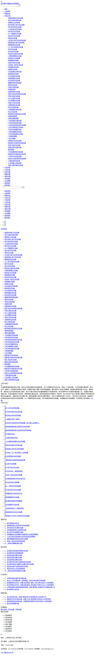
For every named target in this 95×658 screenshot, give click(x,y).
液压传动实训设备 (14, 62)
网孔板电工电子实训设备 (16, 25)
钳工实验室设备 (13, 107)
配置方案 (7, 174)
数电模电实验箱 (13, 60)
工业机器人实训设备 (15, 163)
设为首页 (4, 3)
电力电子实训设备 (14, 31)
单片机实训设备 (13, 51)
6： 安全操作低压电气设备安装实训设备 (17, 562)
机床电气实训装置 (14, 58)
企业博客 (7, 181)
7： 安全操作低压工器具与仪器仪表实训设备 (19, 564)
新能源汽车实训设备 (15, 141)
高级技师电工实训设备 (15, 18)
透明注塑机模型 (13, 118)
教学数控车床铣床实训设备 (17, 114)
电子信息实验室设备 (15, 20)
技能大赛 (7, 176)
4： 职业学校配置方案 (11, 603)
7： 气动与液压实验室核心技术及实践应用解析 (19, 536)
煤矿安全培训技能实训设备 (17, 94)
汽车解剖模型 (12, 136)
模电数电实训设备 (14, 45)
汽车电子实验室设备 (15, 156)
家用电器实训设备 (14, 78)
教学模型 (11, 149)
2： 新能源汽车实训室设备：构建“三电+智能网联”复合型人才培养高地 (27, 599)
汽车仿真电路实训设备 (15, 134)
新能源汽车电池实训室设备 (17, 143)
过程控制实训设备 (14, 105)
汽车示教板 (12, 138)
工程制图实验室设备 (15, 109)
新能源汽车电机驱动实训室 (17, 154)
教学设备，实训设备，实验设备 (11, 609)
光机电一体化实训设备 (15, 65)
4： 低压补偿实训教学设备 (13, 557)
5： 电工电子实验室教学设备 (13, 532)
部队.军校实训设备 (14, 145)
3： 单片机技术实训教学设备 (13, 527)
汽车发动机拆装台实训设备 (17, 125)
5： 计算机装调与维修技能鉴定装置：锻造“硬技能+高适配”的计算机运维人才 (29, 587)
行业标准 (7, 169)
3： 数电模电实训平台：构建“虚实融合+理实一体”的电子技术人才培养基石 (29, 582)
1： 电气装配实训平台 (11, 523)
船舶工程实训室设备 (15, 147)
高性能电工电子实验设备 (16, 42)
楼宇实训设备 (12, 85)
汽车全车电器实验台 (15, 129)
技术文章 (7, 172)
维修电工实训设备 (14, 22)
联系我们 (16, 3)
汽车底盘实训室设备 (15, 120)
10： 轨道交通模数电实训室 (13, 543)
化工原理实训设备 (14, 100)
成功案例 (7, 178)
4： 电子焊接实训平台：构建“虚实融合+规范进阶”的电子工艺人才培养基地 (29, 585)
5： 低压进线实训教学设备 (13, 559)
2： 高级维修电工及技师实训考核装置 (16, 525)
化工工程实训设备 (14, 98)
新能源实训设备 (13, 74)
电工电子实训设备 (14, 36)
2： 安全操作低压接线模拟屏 (13, 553)
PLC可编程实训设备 (14, 33)
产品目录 (4, 229)
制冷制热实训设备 (14, 80)
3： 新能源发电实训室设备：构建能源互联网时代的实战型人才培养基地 (28, 601)
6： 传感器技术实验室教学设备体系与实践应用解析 (21, 534)
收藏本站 (10, 3)
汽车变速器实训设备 (15, 132)
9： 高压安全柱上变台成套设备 (14, 568)
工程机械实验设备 (14, 161)
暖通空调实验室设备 (15, 83)
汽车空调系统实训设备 (15, 127)
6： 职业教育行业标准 (11, 589)
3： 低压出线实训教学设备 (13, 555)
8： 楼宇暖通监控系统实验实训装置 (16, 539)
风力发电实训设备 (14, 76)
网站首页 (7, 191)
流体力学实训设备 (14, 103)
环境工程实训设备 (14, 96)
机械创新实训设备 (14, 91)
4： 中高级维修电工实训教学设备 (15, 530)
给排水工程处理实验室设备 (17, 158)
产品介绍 (7, 16)
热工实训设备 (12, 112)
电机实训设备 (12, 38)
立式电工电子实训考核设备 (17, 40)
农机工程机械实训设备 (15, 165)
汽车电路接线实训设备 (15, 152)
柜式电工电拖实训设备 (15, 54)
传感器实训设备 (13, 67)
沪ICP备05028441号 (7, 652)
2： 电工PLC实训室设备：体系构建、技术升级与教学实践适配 (24, 580)
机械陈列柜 (12, 89)
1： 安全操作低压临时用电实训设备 (16, 551)
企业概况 (7, 11)
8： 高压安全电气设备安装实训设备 (16, 566)
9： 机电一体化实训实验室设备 (14, 541)
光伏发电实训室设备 (15, 71)
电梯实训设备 (12, 69)
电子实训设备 (12, 49)
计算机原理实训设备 (15, 56)
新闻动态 (7, 13)
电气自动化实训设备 (15, 27)
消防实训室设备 (13, 87)
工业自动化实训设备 (15, 29)
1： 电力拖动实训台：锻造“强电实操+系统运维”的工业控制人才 (25, 597)
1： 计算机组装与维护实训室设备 (15, 578)
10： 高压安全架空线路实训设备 (15, 571)
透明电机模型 (12, 116)
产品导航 (7, 167)
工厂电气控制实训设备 (15, 47)
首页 (5, 9)
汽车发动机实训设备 (15, 123)
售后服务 (7, 183)
